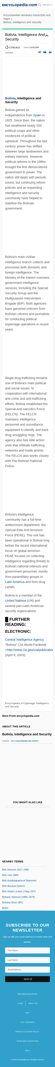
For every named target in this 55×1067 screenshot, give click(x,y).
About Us (32, 1003)
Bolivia (10, 98)
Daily (27, 1050)
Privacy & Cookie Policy (27, 1032)
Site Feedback (27, 1022)
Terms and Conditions (27, 1041)
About (24, 741)
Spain (37, 115)
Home (20, 1003)
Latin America (14, 582)
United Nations (15, 600)
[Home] (19, 5)
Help (27, 1013)
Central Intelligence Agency (24, 639)
